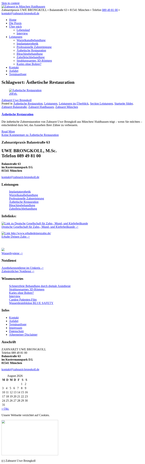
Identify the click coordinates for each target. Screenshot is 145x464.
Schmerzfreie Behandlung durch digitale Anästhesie (40, 286)
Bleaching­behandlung (30, 53)
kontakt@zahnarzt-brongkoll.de (20, 13)
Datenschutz (16, 331)
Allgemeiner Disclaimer (23, 334)
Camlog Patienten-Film (23, 299)
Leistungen (15, 36)
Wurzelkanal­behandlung (31, 40)
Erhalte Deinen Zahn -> (16, 236)
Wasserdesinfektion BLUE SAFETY (31, 303)
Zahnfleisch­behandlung (31, 57)
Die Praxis (15, 23)
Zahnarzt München (66, 107)
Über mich (15, 26)
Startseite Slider (123, 103)
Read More (8, 131)
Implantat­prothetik (27, 43)
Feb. (13, 93)
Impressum (15, 327)
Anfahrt (13, 70)
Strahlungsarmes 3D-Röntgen (34, 60)
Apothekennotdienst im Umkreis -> (23, 267)
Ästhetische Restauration (31, 50)
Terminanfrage (17, 74)
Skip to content (10, 3)
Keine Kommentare (30, 135)
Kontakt (14, 67)
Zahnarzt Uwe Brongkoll (17, 100)
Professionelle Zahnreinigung (34, 47)
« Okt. (5, 408)
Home (12, 19)
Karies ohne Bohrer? (29, 64)
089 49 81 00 (110, 10)
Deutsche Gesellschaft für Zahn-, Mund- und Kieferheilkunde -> (40, 226)
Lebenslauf (23, 30)
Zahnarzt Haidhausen (41, 107)
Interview (22, 33)
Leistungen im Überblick (74, 103)
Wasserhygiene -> (12, 253)
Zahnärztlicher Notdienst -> (18, 271)
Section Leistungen (101, 103)
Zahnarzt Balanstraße (14, 107)
